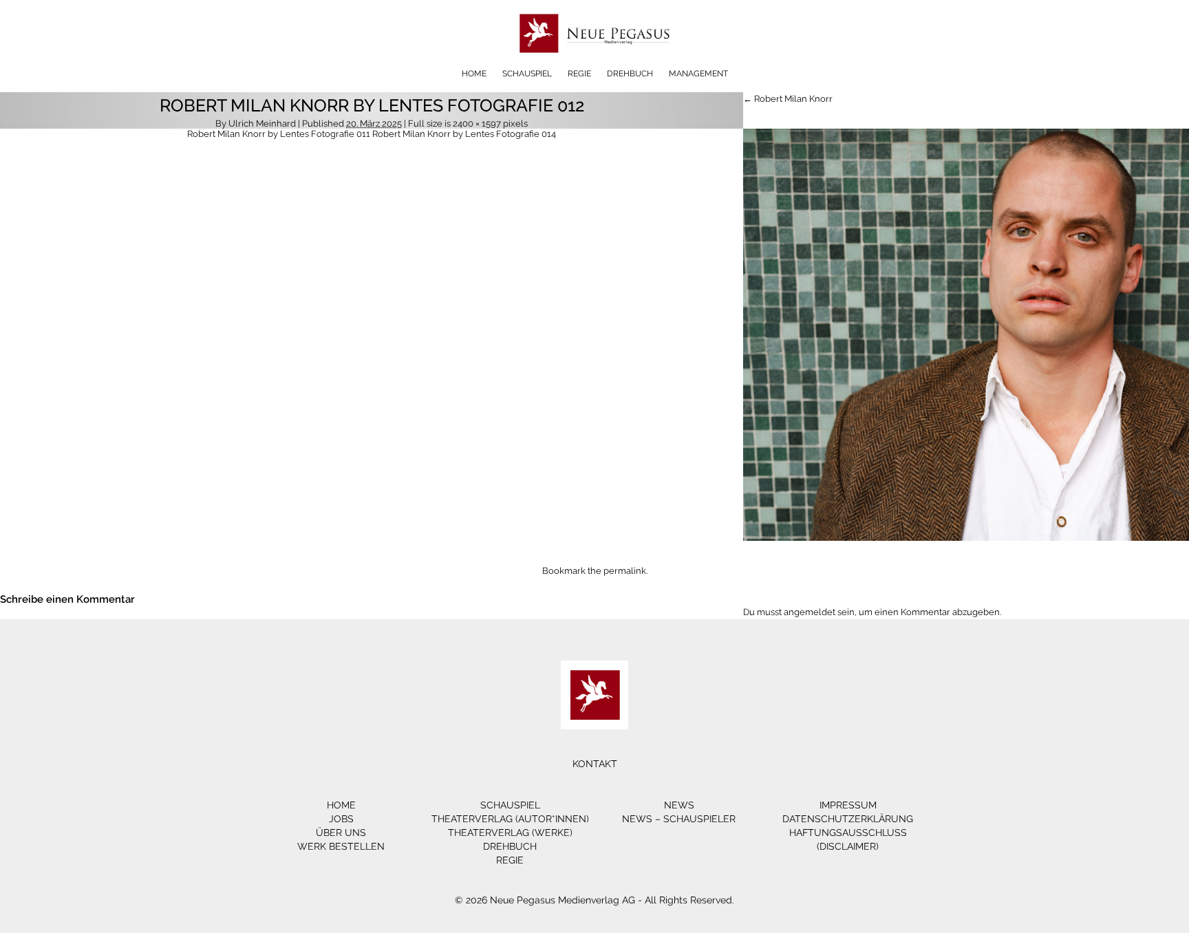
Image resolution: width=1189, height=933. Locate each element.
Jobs (341, 818)
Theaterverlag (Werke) (510, 832)
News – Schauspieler (679, 818)
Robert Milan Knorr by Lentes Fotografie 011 (278, 134)
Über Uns (341, 832)
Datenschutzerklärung (847, 818)
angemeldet (809, 612)
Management (698, 73)
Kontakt (594, 763)
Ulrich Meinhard (262, 123)
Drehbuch (630, 73)
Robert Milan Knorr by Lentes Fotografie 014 (464, 134)
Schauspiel (527, 73)
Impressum (848, 805)
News (679, 805)
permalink (624, 571)
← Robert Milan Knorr (788, 99)
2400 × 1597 (477, 123)
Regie (579, 73)
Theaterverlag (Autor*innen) (510, 818)
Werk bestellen (341, 846)
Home (474, 73)
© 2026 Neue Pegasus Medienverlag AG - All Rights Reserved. (594, 899)
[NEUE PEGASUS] (594, 63)
